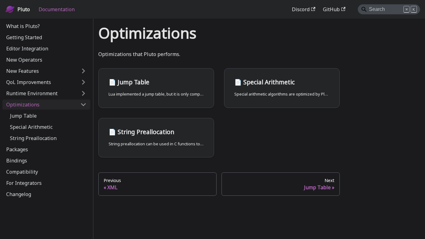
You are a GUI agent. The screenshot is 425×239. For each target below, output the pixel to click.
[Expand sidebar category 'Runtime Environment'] (83, 93)
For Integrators (24, 183)
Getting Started (24, 37)
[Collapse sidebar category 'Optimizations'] (83, 105)
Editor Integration (27, 48)
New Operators (24, 59)
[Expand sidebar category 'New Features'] (83, 71)
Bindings (16, 160)
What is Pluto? (23, 26)
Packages (17, 149)
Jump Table (23, 115)
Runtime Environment (32, 93)
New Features (22, 71)
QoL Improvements (28, 82)
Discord (301, 9)
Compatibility (22, 171)
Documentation (57, 9)
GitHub (331, 9)
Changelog (18, 194)
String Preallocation (33, 138)
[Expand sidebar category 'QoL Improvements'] (83, 82)
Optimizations (23, 104)
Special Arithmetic (31, 127)
